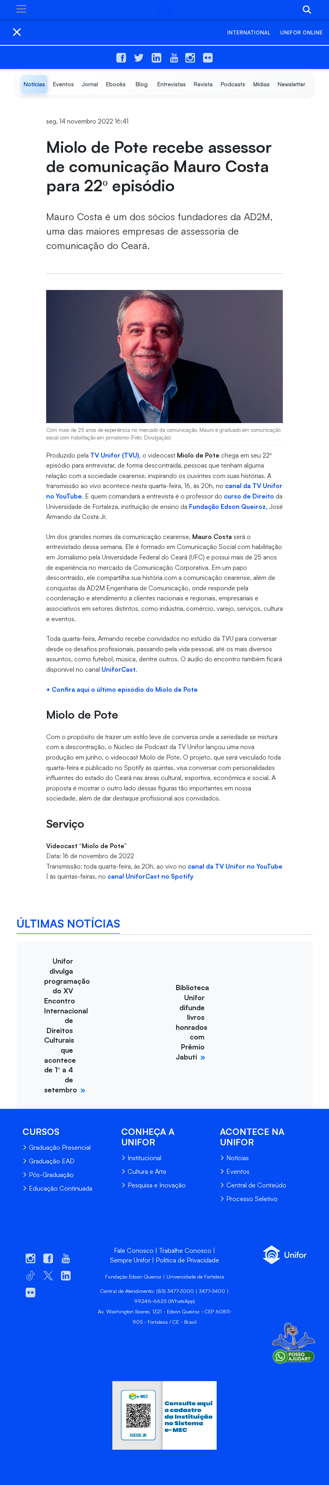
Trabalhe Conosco (185, 1250)
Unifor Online (301, 32)
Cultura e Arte (147, 1171)
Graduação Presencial (60, 1147)
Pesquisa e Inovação (157, 1185)
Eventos (238, 1171)
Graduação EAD (52, 1161)
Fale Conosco (134, 1250)
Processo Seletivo (252, 1199)
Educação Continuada (60, 1188)
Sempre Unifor (130, 1260)
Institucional (144, 1158)
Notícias (237, 1158)
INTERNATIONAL (248, 32)
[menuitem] (34, 84)
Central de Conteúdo (256, 1185)
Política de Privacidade (187, 1260)
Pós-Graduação (51, 1175)
